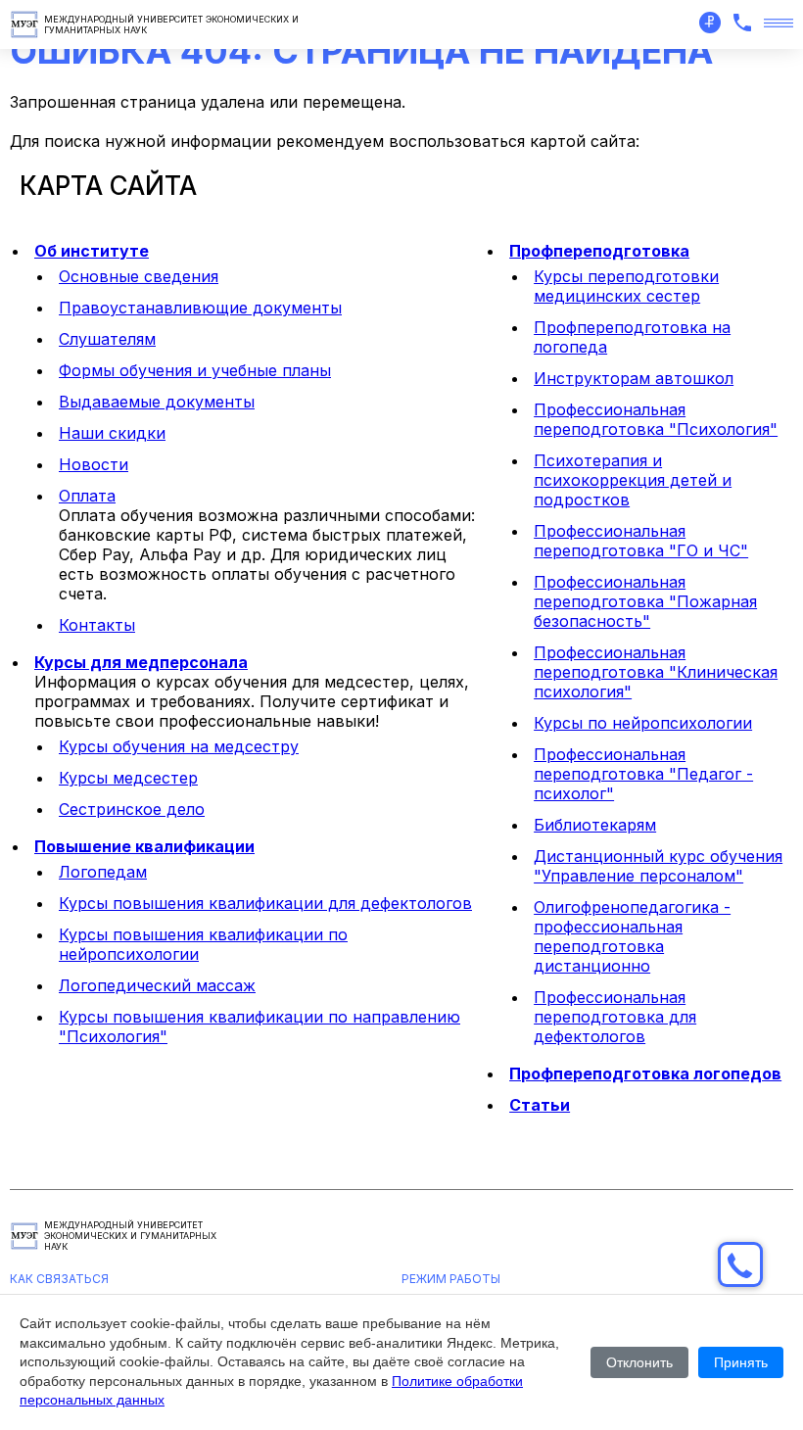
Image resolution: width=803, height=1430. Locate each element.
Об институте (91, 251)
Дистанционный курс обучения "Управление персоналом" (658, 865)
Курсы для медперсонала (141, 662)
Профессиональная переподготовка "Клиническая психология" (656, 672)
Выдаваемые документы (157, 401)
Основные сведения (138, 276)
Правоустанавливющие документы (200, 307)
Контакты (97, 625)
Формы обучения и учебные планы (195, 370)
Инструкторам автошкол (633, 378)
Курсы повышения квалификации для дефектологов (265, 903)
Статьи (539, 1105)
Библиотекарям (595, 824)
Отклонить (639, 1362)
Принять (741, 1362)
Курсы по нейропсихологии (643, 723)
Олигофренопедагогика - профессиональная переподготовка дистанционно (632, 936)
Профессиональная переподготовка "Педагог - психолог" (643, 773)
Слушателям (107, 339)
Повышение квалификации (144, 846)
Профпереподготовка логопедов (645, 1073)
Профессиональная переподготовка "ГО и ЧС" (641, 540)
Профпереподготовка (599, 251)
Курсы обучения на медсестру (179, 746)
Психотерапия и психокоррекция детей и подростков (633, 480)
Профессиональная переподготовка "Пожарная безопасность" (645, 601)
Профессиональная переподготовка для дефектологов (615, 1016)
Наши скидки (112, 433)
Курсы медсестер (128, 777)
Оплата (87, 495)
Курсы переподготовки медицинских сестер (626, 286)
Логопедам (103, 872)
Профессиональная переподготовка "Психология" (656, 419)
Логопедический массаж (157, 985)
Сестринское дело (132, 809)
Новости (93, 464)
